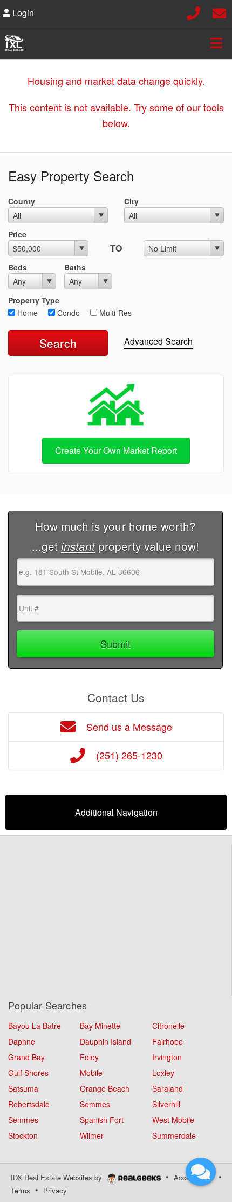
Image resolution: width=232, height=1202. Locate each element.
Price (17, 234)
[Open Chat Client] (201, 1172)
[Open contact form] (219, 11)
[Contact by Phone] (193, 11)
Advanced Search (158, 341)
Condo (67, 312)
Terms (20, 1190)
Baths (75, 267)
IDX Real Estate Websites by (57, 1177)
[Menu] (216, 43)
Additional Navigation (116, 812)
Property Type (33, 300)
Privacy (55, 1190)
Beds (17, 267)
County (21, 201)
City (131, 201)
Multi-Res (114, 312)
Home (26, 312)
